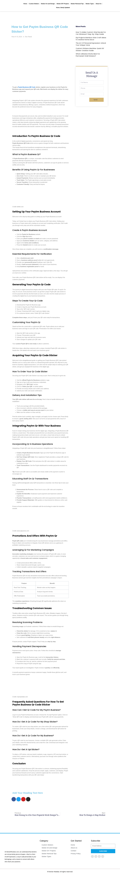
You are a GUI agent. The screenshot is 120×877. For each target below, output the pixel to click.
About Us (98, 3)
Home (25, 3)
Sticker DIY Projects (63, 3)
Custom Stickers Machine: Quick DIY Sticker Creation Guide (90, 49)
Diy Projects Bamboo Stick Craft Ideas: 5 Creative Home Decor (91, 38)
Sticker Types (90, 3)
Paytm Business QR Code (26, 87)
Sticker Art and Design (48, 3)
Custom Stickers (34, 3)
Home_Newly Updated (63, 7)
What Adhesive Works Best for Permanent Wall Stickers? (88, 55)
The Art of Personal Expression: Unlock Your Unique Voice (91, 44)
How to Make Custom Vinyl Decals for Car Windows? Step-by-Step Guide (91, 33)
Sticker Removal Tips (77, 3)
